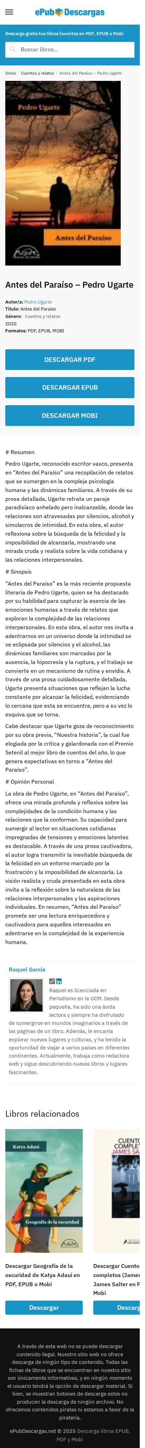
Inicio (10, 73)
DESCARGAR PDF (69, 360)
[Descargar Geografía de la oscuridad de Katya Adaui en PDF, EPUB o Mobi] (44, 1191)
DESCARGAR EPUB (70, 387)
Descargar (44, 1307)
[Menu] (15, 12)
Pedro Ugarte (38, 302)
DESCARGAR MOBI (70, 416)
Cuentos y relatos (37, 73)
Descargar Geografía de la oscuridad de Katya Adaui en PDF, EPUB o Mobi (42, 1275)
